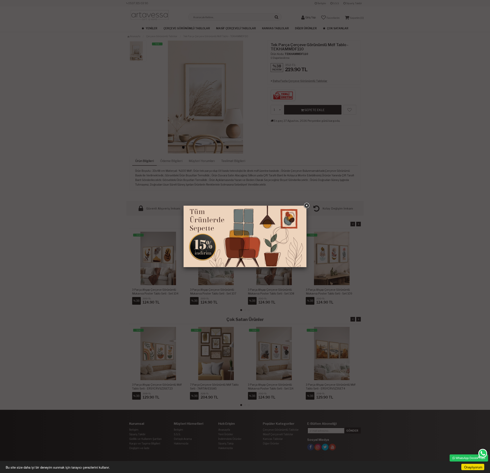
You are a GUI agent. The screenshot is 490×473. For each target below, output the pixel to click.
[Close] (306, 205)
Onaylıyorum (473, 467)
